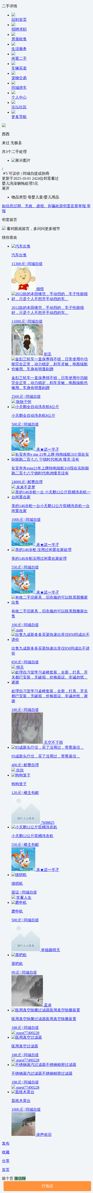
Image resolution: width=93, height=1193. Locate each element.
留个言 (8, 1178)
